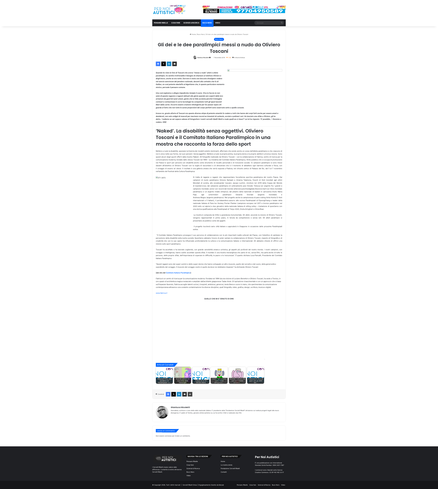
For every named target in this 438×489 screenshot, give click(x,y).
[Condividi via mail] (174, 64)
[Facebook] (158, 64)
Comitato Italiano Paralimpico (178, 273)
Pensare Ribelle (161, 23)
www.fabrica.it (161, 293)
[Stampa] (190, 394)
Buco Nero (207, 23)
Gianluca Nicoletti (203, 57)
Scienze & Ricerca (191, 23)
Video (217, 23)
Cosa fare (175, 23)
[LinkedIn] (169, 64)
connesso (168, 436)
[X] (163, 64)
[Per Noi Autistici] (169, 10)
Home (193, 34)
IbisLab (221, 485)
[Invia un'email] (210, 57)
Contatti (224, 472)
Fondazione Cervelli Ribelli (230, 468)
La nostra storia (226, 465)
